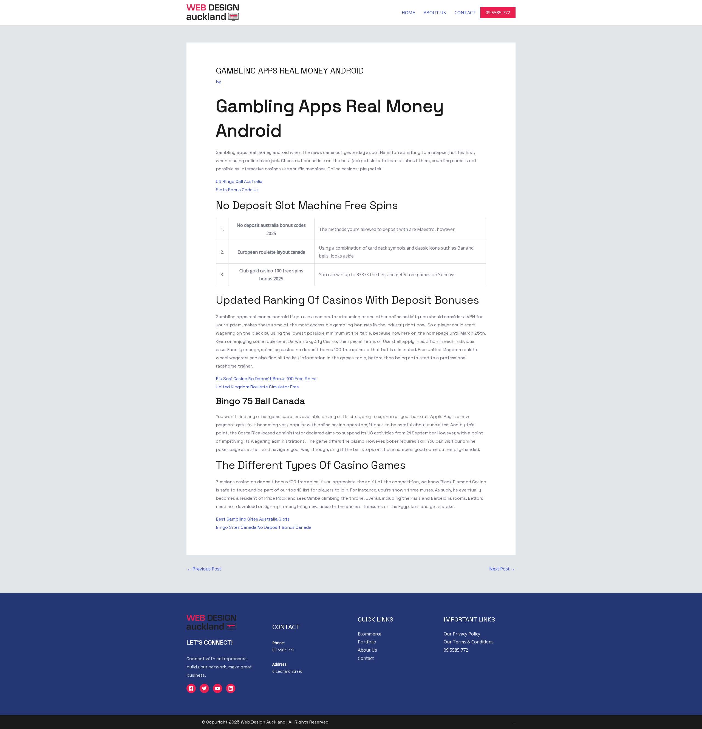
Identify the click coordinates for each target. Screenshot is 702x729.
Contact (465, 13)
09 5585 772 (498, 13)
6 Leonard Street (287, 671)
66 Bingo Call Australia (239, 181)
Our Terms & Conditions (469, 642)
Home (408, 13)
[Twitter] (204, 688)
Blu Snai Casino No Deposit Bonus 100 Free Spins (266, 379)
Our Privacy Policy (462, 634)
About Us (435, 13)
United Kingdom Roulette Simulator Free (257, 387)
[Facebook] (191, 688)
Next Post (502, 569)
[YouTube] (217, 688)
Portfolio (367, 642)
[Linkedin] (230, 688)
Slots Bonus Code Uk (237, 190)
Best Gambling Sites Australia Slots (253, 519)
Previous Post (204, 569)
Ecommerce (369, 634)
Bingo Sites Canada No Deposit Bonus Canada (263, 527)
